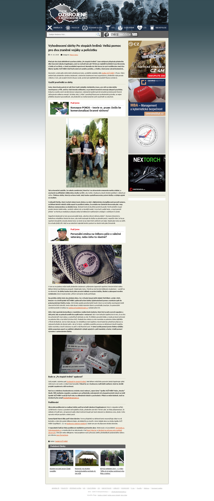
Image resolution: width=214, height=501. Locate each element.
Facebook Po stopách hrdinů (76, 382)
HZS (113, 28)
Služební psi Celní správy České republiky (60, 470)
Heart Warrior (92, 430)
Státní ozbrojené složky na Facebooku (121, 34)
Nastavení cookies (156, 488)
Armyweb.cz (120, 428)
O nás (133, 488)
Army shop (124, 495)
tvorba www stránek (113, 495)
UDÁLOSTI (116, 488)
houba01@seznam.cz (71, 398)
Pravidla (139, 488)
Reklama (146, 488)
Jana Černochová (62, 435)
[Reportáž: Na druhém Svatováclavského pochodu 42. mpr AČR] (87, 458)
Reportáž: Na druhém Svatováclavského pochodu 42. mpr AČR (85, 471)
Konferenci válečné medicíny (76, 424)
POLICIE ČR (75, 28)
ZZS (144, 28)
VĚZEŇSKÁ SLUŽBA (95, 28)
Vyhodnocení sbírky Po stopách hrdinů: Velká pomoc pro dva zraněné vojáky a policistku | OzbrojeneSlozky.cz (68, 12)
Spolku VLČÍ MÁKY (108, 73)
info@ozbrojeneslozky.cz (118, 492)
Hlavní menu (74, 55)
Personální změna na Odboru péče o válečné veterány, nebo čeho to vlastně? (96, 236)
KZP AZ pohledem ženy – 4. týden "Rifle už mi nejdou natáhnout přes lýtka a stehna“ (112, 471)
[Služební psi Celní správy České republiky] (61, 458)
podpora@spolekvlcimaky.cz (78, 308)
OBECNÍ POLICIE (161, 28)
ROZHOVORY (125, 488)
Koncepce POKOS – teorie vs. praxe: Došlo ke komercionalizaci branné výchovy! (96, 109)
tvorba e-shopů (102, 495)
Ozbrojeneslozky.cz (54, 430)
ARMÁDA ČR (57, 28)
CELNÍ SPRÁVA (129, 28)
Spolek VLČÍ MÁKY (61, 441)
